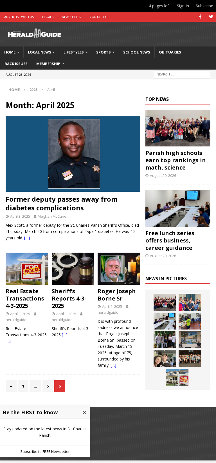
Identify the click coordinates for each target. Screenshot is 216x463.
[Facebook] (200, 17)
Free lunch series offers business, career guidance (169, 240)
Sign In (183, 5)
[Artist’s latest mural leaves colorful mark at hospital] (190, 339)
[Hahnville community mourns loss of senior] (165, 339)
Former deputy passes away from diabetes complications (62, 203)
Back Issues (16, 63)
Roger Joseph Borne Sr (117, 294)
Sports (103, 52)
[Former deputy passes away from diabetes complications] (73, 154)
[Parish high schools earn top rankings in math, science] (177, 128)
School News (136, 52)
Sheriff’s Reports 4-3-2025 (69, 298)
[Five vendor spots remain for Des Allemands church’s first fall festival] (190, 358)
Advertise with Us (19, 17)
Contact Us (99, 17)
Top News (157, 99)
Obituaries (170, 52)
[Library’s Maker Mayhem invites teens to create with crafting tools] (190, 321)
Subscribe (204, 5)
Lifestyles (74, 52)
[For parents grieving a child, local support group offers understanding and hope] (165, 358)
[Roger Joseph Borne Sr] (119, 269)
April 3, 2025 (20, 216)
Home (9, 52)
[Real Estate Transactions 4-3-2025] (27, 269)
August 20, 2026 (163, 175)
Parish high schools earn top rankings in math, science (175, 160)
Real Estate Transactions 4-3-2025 (25, 298)
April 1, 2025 (112, 306)
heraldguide (16, 319)
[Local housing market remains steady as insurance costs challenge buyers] (177, 377)
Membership (48, 63)
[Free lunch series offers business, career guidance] (177, 208)
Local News (39, 52)
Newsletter (71, 17)
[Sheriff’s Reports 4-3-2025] (73, 269)
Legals (47, 17)
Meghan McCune (52, 216)
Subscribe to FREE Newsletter (45, 451)
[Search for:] (182, 74)
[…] (27, 238)
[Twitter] (211, 17)
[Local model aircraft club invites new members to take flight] (190, 302)
